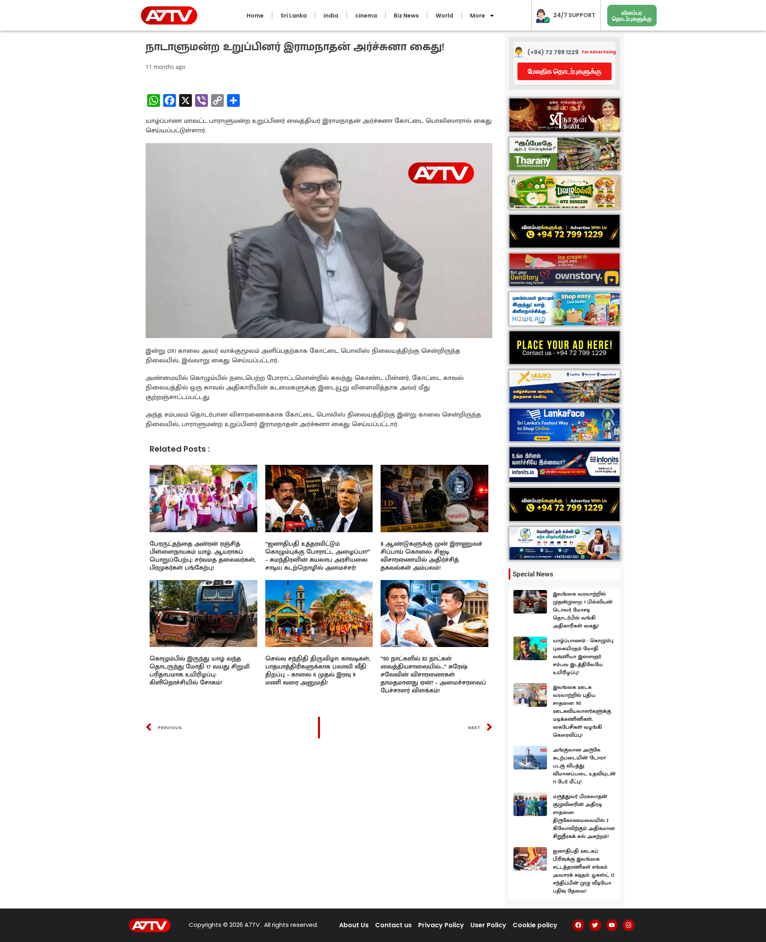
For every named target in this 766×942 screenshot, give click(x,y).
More (477, 16)
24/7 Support (574, 15)
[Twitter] (595, 925)
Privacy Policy (441, 925)
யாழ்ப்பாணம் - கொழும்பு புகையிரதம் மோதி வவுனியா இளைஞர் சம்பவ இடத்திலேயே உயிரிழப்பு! (583, 657)
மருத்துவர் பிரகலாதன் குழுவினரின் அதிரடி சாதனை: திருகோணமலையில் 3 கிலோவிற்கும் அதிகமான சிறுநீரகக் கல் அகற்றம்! (584, 816)
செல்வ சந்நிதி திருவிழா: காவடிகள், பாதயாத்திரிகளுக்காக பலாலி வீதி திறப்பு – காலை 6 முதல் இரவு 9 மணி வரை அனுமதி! (317, 670)
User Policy (488, 925)
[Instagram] (629, 925)
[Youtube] (612, 925)
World (444, 16)
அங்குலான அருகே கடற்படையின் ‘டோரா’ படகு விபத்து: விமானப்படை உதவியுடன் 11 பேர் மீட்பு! (584, 766)
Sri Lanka (293, 16)
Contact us (393, 925)
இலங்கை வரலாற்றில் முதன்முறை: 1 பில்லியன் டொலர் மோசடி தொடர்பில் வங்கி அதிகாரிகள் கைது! (582, 610)
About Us (354, 925)
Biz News (406, 16)
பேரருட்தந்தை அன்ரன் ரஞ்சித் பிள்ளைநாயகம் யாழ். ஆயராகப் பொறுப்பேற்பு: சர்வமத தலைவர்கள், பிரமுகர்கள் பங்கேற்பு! (203, 556)
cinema (366, 16)
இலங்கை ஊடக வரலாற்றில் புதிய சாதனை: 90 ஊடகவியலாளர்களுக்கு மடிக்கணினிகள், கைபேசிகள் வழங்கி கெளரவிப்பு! (582, 711)
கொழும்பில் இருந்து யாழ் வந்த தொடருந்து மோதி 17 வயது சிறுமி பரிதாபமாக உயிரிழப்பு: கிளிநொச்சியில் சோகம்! (200, 670)
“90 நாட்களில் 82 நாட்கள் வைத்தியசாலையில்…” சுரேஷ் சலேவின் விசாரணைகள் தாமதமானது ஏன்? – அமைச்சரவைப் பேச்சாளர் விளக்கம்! (433, 674)
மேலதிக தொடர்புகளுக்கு (565, 71)
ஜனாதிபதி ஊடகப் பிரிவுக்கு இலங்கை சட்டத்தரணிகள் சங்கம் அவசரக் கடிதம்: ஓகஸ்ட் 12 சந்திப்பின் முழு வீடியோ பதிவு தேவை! (583, 871)
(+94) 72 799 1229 (552, 52)
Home (255, 16)
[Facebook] (578, 925)
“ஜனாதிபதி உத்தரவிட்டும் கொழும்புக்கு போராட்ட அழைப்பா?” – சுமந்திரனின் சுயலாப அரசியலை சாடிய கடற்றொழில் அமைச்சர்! (317, 556)
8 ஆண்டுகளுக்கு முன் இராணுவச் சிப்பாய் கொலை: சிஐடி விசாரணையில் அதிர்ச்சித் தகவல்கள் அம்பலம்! (431, 556)
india (331, 16)
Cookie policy (535, 925)
